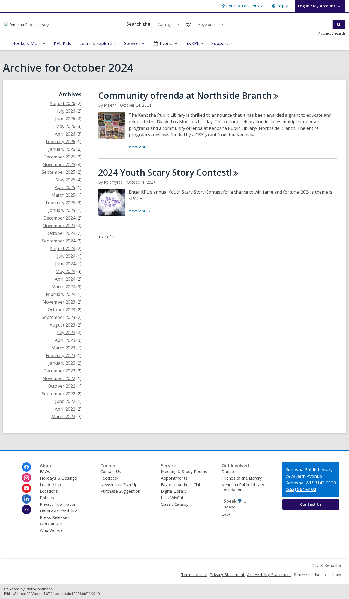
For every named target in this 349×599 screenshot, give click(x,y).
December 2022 (59, 371)
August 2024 (62, 248)
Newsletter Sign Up (118, 484)
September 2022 (58, 394)
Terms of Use (194, 574)
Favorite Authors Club (181, 484)
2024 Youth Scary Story (165, 172)
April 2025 (65, 187)
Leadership (50, 484)
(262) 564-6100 (300, 489)
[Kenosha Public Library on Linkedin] (26, 499)
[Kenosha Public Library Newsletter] (26, 509)
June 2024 (65, 264)
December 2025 (59, 157)
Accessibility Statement (269, 574)
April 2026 (65, 134)
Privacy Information (58, 504)
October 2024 (61, 233)
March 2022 (63, 417)
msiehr (110, 105)
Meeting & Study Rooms (184, 471)
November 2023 (59, 302)
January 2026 (62, 149)
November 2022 (59, 378)
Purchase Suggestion (120, 491)
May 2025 (65, 180)
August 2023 (62, 325)
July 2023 (66, 333)
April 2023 (65, 340)
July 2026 (66, 111)
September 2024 (58, 241)
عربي (226, 513)
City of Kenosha (326, 565)
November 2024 (59, 226)
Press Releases (55, 517)
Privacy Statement (227, 574)
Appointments (174, 478)
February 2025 (60, 203)
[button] (241, 6)
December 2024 (59, 218)
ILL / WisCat (172, 497)
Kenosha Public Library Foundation (243, 487)
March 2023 (63, 348)
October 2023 (61, 310)
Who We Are (52, 530)
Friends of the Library (242, 478)
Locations (49, 491)
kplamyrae (113, 182)
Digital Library (174, 491)
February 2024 (60, 294)
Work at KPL (51, 523)
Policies (47, 497)
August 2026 (62, 103)
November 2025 (59, 164)
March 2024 (63, 287)
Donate (229, 471)
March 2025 (63, 195)
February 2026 (60, 142)
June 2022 (65, 401)
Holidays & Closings (58, 478)
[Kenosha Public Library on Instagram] (26, 477)
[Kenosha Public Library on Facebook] (26, 467)
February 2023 (60, 355)
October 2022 (61, 386)
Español (229, 507)
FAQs (45, 471)
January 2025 (62, 210)
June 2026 (65, 119)
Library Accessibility (58, 510)
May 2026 (65, 126)
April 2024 (65, 279)
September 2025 (58, 172)
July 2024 (66, 256)
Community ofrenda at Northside (185, 95)
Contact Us (110, 471)
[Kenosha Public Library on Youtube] (26, 488)
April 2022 (65, 409)
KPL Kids (62, 43)
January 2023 (62, 363)
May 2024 (65, 271)
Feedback (109, 478)
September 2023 (58, 317)
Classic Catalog (175, 504)
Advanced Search (331, 33)
